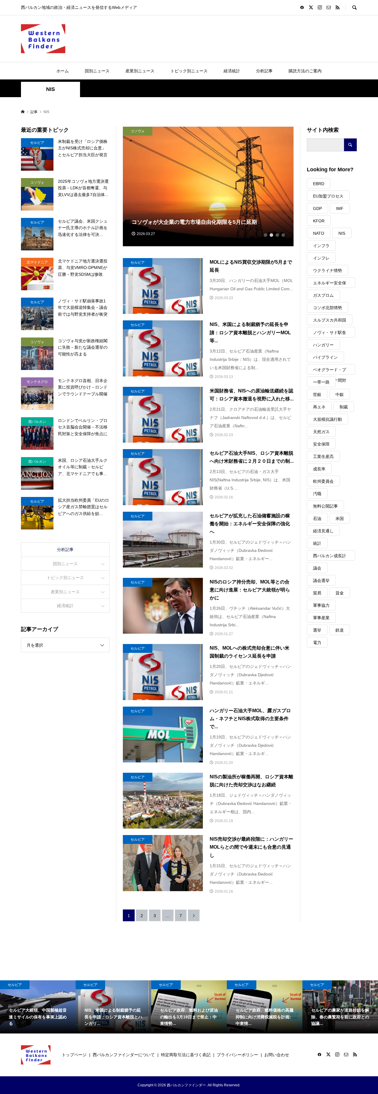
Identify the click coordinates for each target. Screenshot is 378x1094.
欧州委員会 (323, 481)
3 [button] (277, 235)
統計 (317, 543)
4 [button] (283, 235)
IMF (339, 208)
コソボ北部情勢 (327, 307)
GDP (317, 208)
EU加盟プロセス (328, 196)
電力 (317, 642)
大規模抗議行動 (327, 419)
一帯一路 (321, 382)
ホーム (62, 71)
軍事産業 (321, 617)
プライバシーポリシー (237, 1054)
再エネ (319, 407)
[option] (208, 186)
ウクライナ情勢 (327, 270)
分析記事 (264, 71)
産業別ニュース (140, 71)
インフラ (321, 245)
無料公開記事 (325, 506)
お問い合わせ (276, 1054)
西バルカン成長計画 (329, 557)
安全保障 (321, 444)
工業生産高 (323, 456)
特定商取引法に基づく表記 (186, 1054)
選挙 (317, 630)
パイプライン (325, 357)
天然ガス (321, 431)
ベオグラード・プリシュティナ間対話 (329, 371)
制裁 (344, 407)
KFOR (319, 221)
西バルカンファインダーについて (124, 1054)
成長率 (319, 469)
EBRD (318, 183)
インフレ (321, 258)
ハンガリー (323, 345)
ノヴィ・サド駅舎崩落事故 (329, 334)
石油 (317, 518)
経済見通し (323, 531)
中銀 (339, 394)
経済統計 (232, 71)
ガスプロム (323, 295)
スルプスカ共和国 (329, 320)
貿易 (317, 593)
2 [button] (271, 235)
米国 (339, 518)
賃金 (339, 593)
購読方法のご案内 (305, 71)
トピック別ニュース (189, 71)
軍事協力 (321, 605)
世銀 (317, 394)
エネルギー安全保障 (329, 284)
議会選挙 (321, 580)
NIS (341, 233)
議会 (317, 568)
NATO (318, 233)
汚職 (317, 493)
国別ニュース (97, 71)
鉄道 (339, 630)
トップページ (74, 1054)
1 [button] (265, 235)
